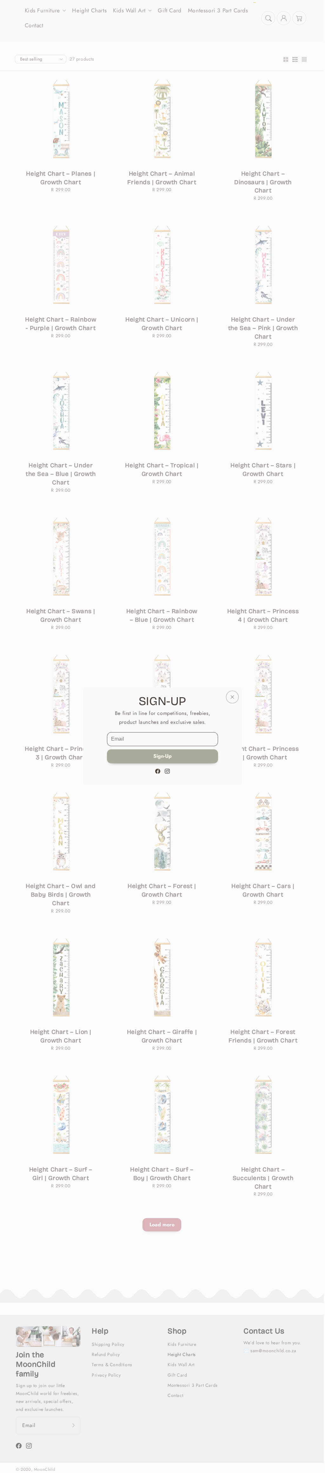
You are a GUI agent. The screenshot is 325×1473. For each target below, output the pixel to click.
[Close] (232, 697)
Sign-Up (162, 756)
